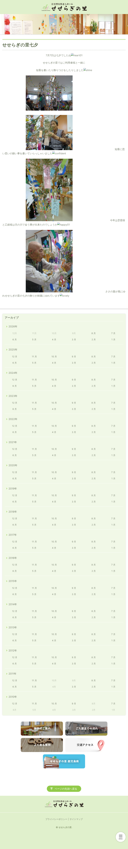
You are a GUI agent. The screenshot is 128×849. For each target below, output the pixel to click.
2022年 (13, 419)
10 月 (54, 356)
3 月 (74, 339)
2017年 (13, 534)
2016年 (13, 557)
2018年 (13, 511)
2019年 (13, 488)
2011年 (12, 673)
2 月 (94, 339)
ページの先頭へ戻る (66, 788)
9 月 (74, 356)
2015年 (13, 581)
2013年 (13, 627)
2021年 (13, 442)
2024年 (13, 372)
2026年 (13, 326)
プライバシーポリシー (56, 819)
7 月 (113, 333)
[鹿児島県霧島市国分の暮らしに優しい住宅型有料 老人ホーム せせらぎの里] (64, 7)
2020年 (13, 465)
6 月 (14, 339)
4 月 (54, 339)
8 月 (93, 333)
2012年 (13, 650)
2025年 (13, 349)
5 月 (34, 339)
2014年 (13, 604)
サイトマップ (76, 819)
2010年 (13, 696)
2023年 (13, 395)
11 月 (34, 356)
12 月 (14, 356)
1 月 (113, 339)
